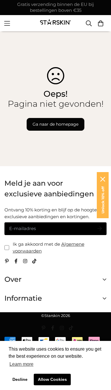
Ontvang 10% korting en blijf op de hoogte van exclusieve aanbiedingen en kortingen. (55, 213)
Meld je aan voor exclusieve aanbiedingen (49, 188)
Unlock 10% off (103, 199)
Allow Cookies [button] (52, 379)
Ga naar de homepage (55, 124)
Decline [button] (20, 379)
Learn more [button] (21, 364)
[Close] (102, 179)
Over (13, 279)
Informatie (23, 298)
